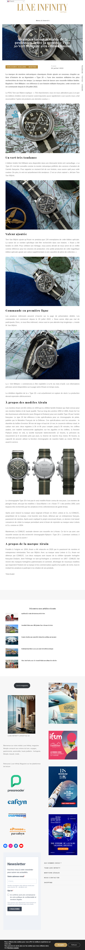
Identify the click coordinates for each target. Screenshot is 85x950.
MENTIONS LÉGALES (52, 873)
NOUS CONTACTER (51, 878)
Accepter (61, 945)
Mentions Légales (13, 948)
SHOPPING (48, 882)
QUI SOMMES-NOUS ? (53, 863)
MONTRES (32, 67)
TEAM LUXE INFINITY (52, 868)
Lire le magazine (22, 685)
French (11, 1)
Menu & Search (42, 21)
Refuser (74, 945)
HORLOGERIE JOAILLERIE (16, 67)
